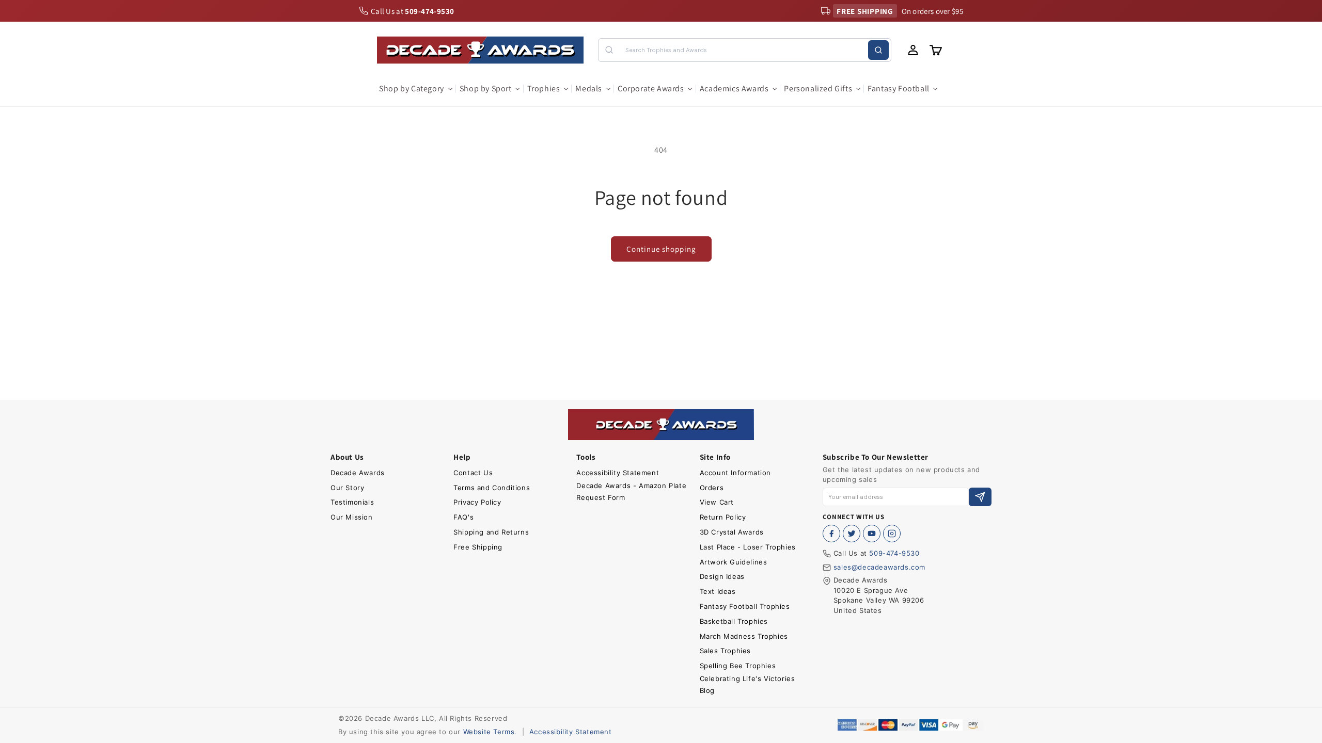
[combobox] (744, 50)
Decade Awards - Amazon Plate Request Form (631, 491)
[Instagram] (892, 533)
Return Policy (723, 517)
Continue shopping (661, 249)
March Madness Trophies (744, 636)
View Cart (717, 502)
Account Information (735, 473)
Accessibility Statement (617, 473)
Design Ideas (722, 576)
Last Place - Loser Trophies (748, 547)
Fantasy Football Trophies (745, 606)
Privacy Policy (477, 502)
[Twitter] (851, 533)
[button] (415, 89)
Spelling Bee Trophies (738, 665)
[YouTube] (871, 533)
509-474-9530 (894, 553)
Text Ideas (718, 591)
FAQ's (463, 517)
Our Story (347, 487)
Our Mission (351, 517)
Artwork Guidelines (733, 562)
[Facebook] (831, 533)
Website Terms (489, 732)
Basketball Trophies (734, 621)
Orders (712, 487)
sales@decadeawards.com (879, 567)
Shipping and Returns (491, 532)
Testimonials (352, 502)
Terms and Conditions (491, 487)
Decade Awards (357, 473)
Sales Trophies (725, 651)
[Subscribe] (980, 497)
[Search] (878, 50)
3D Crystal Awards (732, 532)
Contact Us (473, 473)
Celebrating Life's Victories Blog (747, 684)
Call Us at (412, 11)
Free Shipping (477, 547)
